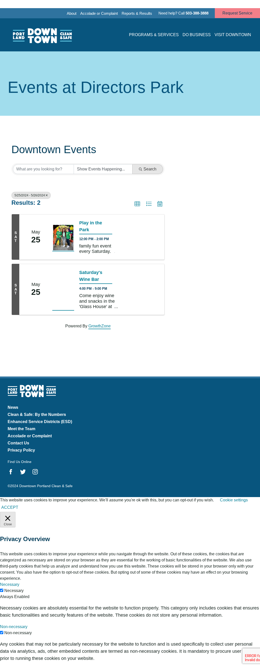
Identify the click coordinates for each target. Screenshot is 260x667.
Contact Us (18, 443)
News (13, 407)
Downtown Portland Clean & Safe (42, 35)
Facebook (11, 472)
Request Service (237, 13)
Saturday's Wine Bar (90, 276)
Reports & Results (137, 13)
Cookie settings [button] (234, 500)
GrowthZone (99, 326)
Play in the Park (90, 226)
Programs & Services (154, 35)
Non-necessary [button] (13, 627)
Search (149, 169)
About (71, 13)
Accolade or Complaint (99, 13)
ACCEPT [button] (9, 507)
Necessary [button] (9, 584)
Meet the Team (21, 429)
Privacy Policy (21, 450)
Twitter (23, 472)
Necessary (14, 590)
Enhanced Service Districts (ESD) (40, 421)
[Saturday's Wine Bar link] (63, 289)
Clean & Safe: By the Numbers (37, 414)
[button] (137, 204)
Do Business (197, 35)
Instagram (35, 472)
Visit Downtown (233, 35)
